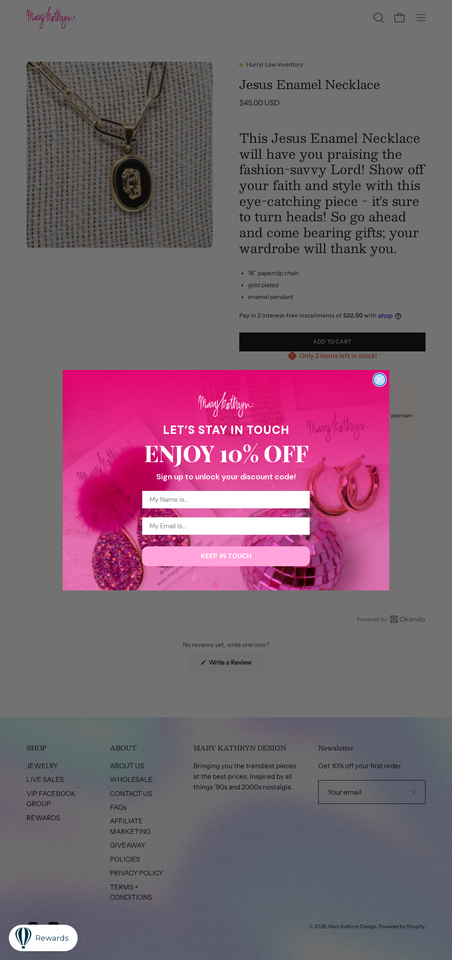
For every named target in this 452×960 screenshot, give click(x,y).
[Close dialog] (379, 380)
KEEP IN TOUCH (226, 556)
